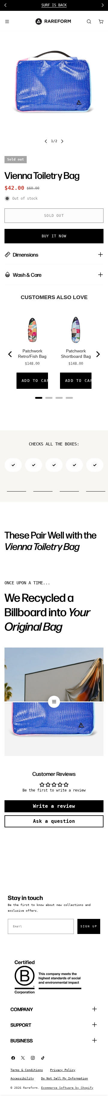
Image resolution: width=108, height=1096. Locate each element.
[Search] (89, 21)
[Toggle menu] (7, 21)
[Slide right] (62, 141)
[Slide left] (46, 141)
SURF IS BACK (54, 5)
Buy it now (54, 236)
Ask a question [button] (54, 821)
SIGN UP (88, 926)
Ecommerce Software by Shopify (67, 1087)
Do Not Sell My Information (64, 1078)
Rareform (30, 1087)
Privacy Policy (62, 1070)
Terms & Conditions (26, 1070)
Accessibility (22, 1078)
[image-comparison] (54, 702)
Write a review (54, 806)
